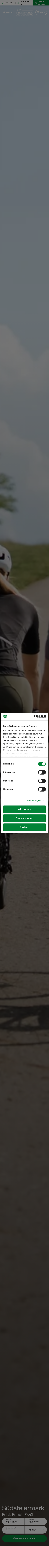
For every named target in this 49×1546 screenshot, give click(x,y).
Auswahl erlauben (24, 818)
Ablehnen (24, 827)
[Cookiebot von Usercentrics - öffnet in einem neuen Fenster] (34, 716)
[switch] (42, 772)
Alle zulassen (24, 809)
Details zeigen (34, 800)
